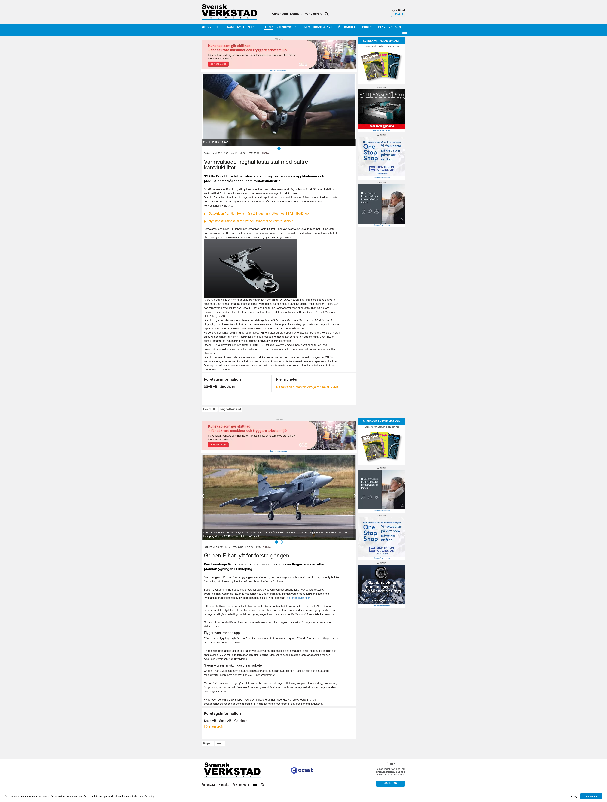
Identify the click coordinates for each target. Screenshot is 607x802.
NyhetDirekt (284, 27)
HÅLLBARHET (346, 27)
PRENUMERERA (390, 783)
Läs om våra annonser (279, 70)
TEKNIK (268, 27)
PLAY (381, 27)
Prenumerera (313, 13)
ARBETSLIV (302, 27)
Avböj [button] (574, 796)
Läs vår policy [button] (146, 796)
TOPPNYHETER (210, 27)
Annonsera (280, 13)
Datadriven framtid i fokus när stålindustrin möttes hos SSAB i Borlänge (259, 213)
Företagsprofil (213, 726)
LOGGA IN (398, 14)
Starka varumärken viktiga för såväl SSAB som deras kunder (311, 387)
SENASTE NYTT (234, 27)
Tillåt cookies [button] (591, 796)
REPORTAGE (367, 27)
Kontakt (295, 13)
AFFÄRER (254, 27)
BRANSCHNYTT (323, 27)
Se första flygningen (298, 597)
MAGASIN (394, 27)
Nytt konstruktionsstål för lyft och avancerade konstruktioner (251, 221)
